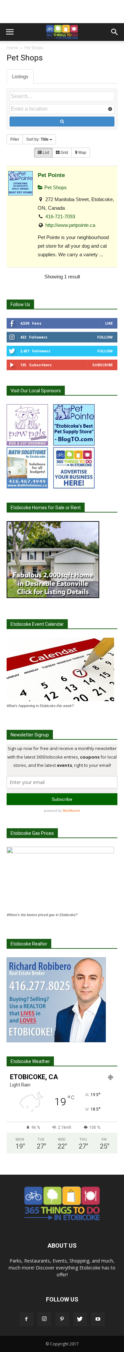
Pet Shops (55, 187)
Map (81, 152)
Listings (20, 76)
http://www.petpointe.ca (70, 225)
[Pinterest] (62, 1319)
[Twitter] (80, 1319)
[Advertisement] (62, 11)
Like (109, 323)
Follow (105, 337)
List (45, 152)
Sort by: (37, 139)
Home (12, 48)
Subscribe (102, 364)
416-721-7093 (60, 216)
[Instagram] (44, 1319)
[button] (114, 32)
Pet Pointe (51, 175)
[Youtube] (97, 1319)
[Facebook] (26, 1319)
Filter (14, 139)
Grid (64, 152)
